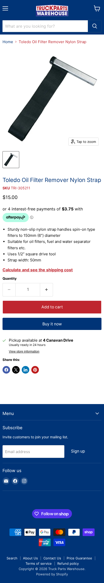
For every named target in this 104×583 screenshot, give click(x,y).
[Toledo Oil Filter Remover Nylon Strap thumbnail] (11, 160)
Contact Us (52, 558)
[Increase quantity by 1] (46, 289)
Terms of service (38, 563)
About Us (30, 558)
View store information (24, 351)
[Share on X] (16, 370)
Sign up (78, 451)
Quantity (10, 278)
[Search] (94, 26)
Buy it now (52, 324)
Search (12, 558)
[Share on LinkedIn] (25, 370)
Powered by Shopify (52, 574)
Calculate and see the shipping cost (38, 270)
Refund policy (68, 563)
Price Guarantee (79, 558)
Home (8, 42)
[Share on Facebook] (6, 370)
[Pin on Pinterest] (35, 370)
